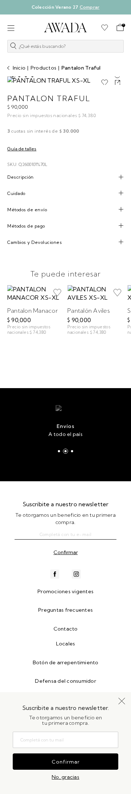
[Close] (121, 9)
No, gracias (65, 777)
